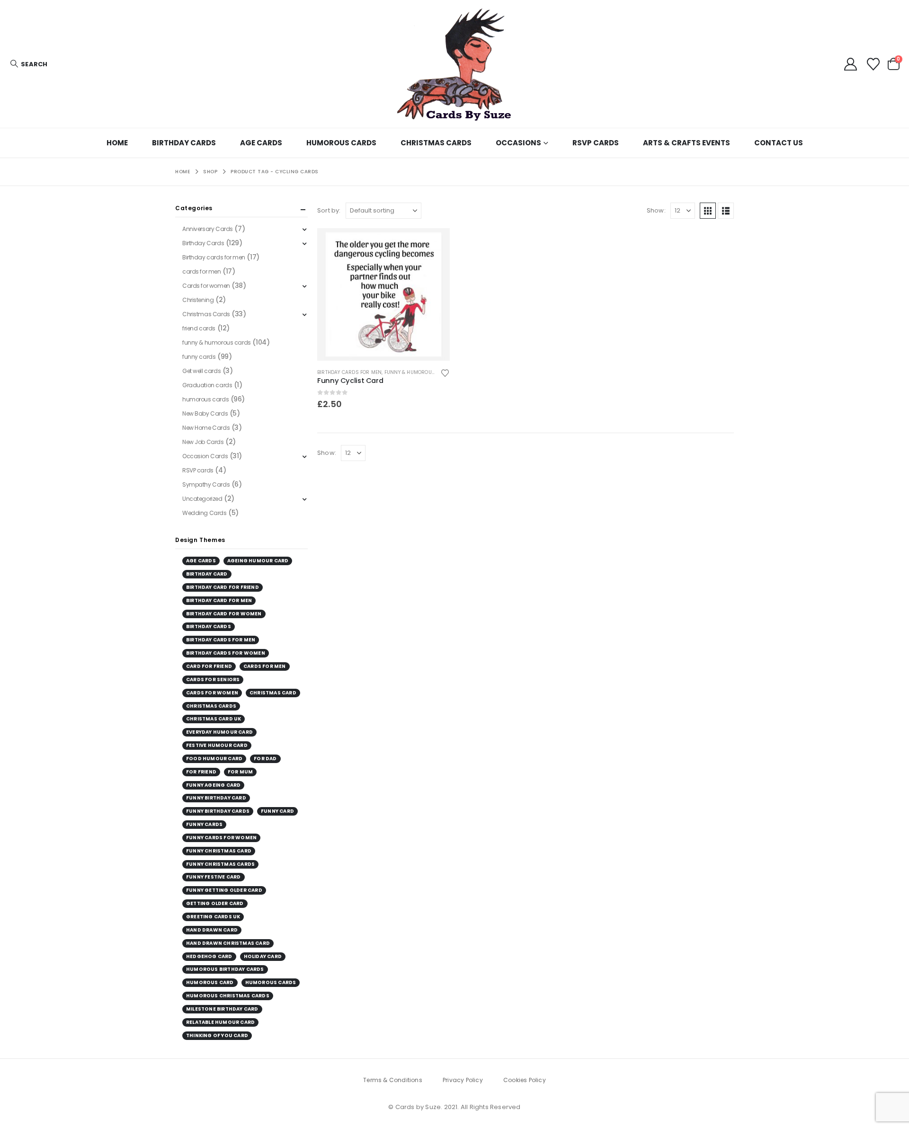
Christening (198, 300)
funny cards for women (221, 837)
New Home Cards (206, 428)
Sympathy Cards (206, 484)
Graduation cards (207, 385)
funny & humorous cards (419, 372)
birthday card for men (219, 600)
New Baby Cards (205, 413)
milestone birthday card (222, 1009)
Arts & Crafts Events (686, 143)
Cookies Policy (524, 1080)
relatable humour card (220, 1022)
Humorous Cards (341, 143)
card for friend (209, 666)
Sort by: (329, 210)
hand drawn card (212, 929)
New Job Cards (203, 442)
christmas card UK (213, 718)
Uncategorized (202, 499)
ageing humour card (258, 560)
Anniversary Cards (207, 229)
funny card (277, 811)
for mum (240, 771)
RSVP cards (595, 143)
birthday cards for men (220, 639)
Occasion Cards (205, 456)
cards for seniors (213, 679)
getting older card (215, 903)
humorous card (210, 982)
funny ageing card (213, 785)
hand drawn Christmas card (228, 943)
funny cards (198, 357)
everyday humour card (219, 732)
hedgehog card (209, 956)
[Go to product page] (383, 294)
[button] (28, 64)
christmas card (273, 692)
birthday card (207, 573)
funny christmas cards (220, 864)
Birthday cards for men (349, 372)
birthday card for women (224, 613)
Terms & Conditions (392, 1080)
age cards (201, 560)
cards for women (212, 692)
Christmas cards (211, 706)
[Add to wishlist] (445, 372)
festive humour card (217, 745)
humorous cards (205, 399)
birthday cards (208, 626)
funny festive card (213, 876)
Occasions (518, 143)
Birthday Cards (184, 143)
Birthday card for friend (222, 587)
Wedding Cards (204, 513)
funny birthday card (216, 797)
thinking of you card (217, 1035)
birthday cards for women (225, 653)
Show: (656, 210)
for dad (265, 758)
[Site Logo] (454, 64)
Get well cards (201, 371)
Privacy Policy (463, 1080)
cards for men (201, 271)
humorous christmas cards (227, 995)
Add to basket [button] (434, 243)
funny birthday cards (218, 811)
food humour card (214, 758)
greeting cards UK (213, 916)
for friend (201, 771)
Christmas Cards (436, 143)
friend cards (198, 328)
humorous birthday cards (225, 969)
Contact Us (778, 143)
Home (117, 143)
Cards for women (206, 286)
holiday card (263, 956)
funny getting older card (224, 890)
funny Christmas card (218, 850)
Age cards (261, 143)
